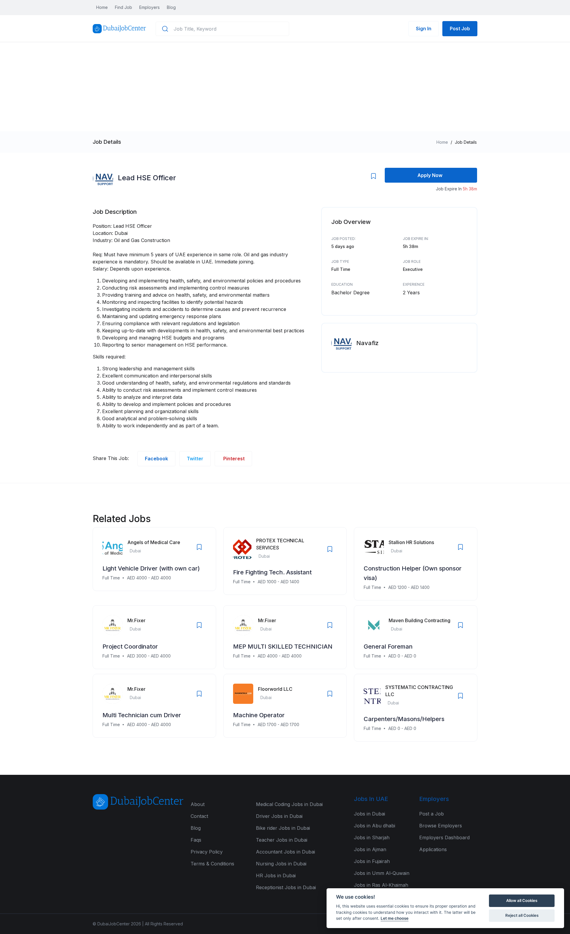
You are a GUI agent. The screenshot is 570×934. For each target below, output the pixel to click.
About (198, 804)
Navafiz (367, 343)
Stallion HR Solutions (411, 542)
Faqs (196, 840)
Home (102, 7)
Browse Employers (440, 826)
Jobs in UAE (371, 798)
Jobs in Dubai (369, 814)
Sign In (423, 28)
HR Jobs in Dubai (276, 875)
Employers (149, 7)
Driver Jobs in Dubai (279, 816)
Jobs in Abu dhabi (374, 826)
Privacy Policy (207, 852)
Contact (199, 816)
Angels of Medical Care (153, 542)
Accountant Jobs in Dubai (285, 852)
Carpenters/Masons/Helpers (404, 719)
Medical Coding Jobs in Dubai (289, 804)
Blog (171, 7)
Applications (433, 849)
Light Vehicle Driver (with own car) (151, 568)
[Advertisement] (285, 86)
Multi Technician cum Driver (141, 715)
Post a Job (431, 814)
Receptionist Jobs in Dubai (286, 887)
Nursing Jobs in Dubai (281, 864)
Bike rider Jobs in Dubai (283, 828)
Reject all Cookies (522, 915)
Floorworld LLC (275, 689)
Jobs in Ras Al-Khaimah (381, 885)
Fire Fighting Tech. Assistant (272, 572)
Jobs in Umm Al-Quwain (381, 873)
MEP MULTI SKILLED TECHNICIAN (282, 646)
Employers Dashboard (444, 837)
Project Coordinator (130, 646)
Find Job (123, 7)
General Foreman (388, 646)
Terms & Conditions (212, 864)
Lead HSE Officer (147, 177)
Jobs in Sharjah (372, 837)
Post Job (460, 28)
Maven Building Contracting (419, 620)
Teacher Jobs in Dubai (281, 840)
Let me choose (394, 918)
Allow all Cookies (521, 900)
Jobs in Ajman (370, 849)
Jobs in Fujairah (372, 861)
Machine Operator (259, 715)
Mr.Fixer (136, 620)
